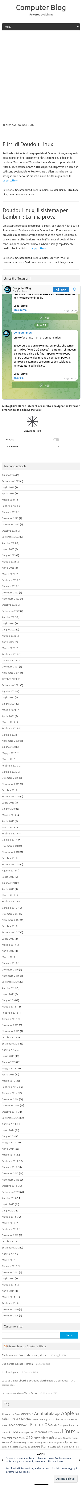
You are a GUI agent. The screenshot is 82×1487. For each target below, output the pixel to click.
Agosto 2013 (9, 1198)
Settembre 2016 (11, 981)
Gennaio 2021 (9, 734)
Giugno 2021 (9, 703)
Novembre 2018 (10, 852)
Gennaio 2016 (9, 1019)
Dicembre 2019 (10, 777)
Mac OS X (25, 1437)
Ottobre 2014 (9, 1111)
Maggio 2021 (9, 709)
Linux (11, 194)
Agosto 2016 (9, 988)
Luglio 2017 (8, 938)
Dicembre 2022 (10, 592)
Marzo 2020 (8, 759)
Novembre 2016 (10, 975)
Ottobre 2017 (9, 926)
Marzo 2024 (8, 499)
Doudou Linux (57, 190)
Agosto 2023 (9, 543)
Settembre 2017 (11, 932)
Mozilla (58, 1438)
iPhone (57, 1432)
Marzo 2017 (8, 957)
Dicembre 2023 (10, 518)
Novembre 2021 (10, 672)
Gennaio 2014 (9, 1167)
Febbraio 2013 (10, 1229)
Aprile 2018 (8, 889)
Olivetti (67, 1438)
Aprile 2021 (8, 716)
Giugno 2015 (9, 1062)
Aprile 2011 (8, 1291)
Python (69, 1442)
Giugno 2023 (9, 555)
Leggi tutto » (10, 180)
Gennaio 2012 (9, 1266)
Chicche (25, 1419)
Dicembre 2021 (10, 666)
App (57, 1414)
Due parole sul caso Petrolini (17, 1363)
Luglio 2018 (8, 876)
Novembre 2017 (10, 920)
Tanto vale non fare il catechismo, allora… (25, 1355)
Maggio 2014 (9, 1142)
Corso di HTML (55, 1419)
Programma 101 (29, 1442)
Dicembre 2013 (10, 1173)
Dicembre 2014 (10, 1099)
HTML (30, 1432)
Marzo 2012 (8, 1260)
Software (35, 1447)
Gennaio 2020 (9, 771)
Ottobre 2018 (9, 858)
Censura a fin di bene (24, 262)
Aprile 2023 (8, 567)
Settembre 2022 (11, 611)
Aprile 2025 (8, 493)
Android (27, 1414)
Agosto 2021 (9, 691)
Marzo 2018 (8, 895)
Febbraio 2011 (10, 1303)
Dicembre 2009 (10, 1315)
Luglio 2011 (8, 1278)
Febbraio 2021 (10, 728)
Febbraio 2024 (10, 506)
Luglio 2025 (8, 487)
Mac (15, 1437)
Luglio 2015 (8, 1056)
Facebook (14, 1425)
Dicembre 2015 (10, 1025)
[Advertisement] (41, 77)
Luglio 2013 (8, 1204)
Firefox (25, 1425)
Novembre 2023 (10, 524)
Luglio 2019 (8, 802)
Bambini (43, 190)
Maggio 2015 (9, 1068)
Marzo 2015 (8, 1080)
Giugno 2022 (9, 629)
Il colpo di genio (10, 1372)
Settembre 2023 (11, 536)
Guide (13, 1432)
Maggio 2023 (9, 561)
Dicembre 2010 (10, 1309)
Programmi (59, 1442)
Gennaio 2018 (9, 907)
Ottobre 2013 (9, 1185)
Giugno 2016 (9, 1000)
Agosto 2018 (9, 870)
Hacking (23, 1432)
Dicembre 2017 (10, 913)
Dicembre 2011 (10, 1272)
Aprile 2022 (8, 642)
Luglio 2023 (8, 549)
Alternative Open (11, 1414)
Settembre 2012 (11, 1247)
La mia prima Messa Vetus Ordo (19, 1393)
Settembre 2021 (11, 685)
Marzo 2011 (8, 1297)
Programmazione (45, 1442)
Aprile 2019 (8, 821)
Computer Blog (41, 7)
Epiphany (60, 262)
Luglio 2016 (8, 994)
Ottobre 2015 (9, 1037)
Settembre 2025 (11, 481)
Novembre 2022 (10, 598)
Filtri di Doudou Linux (28, 144)
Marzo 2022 (8, 648)
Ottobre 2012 (9, 1241)
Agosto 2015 (9, 1050)
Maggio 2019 (9, 815)
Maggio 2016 (9, 1006)
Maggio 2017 (9, 944)
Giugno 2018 (9, 883)
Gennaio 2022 (9, 660)
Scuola (14, 1447)
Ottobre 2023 (9, 530)
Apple (67, 1413)
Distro (67, 1419)
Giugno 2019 (9, 808)
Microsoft (47, 1437)
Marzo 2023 (8, 574)
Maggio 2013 (9, 1216)
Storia (45, 1446)
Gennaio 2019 (9, 839)
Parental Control (25, 194)
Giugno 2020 (9, 747)
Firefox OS (40, 1424)
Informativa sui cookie (18, 1472)
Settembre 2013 (11, 1192)
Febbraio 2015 (10, 1087)
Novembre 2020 (10, 740)
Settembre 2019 (11, 796)
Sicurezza (24, 1446)
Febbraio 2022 (10, 654)
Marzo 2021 (8, 722)
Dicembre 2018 (10, 846)
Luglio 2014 (8, 1130)
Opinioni (16, 1442)
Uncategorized (23, 190)
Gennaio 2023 (9, 586)
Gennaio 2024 (9, 512)
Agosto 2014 (9, 1124)
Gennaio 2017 (9, 963)
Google (62, 1425)
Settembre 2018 (11, 864)
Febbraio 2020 (10, 765)
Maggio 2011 (9, 1284)
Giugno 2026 (9, 475)
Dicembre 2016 (10, 969)
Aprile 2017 (8, 950)
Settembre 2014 (11, 1117)
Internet (41, 1432)
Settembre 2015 (11, 1043)
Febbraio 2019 (10, 833)
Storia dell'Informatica (62, 1446)
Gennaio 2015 (9, 1093)
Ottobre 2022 (9, 604)
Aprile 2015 (8, 1074)
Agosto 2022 (9, 617)
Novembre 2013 (10, 1179)
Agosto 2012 (9, 1253)
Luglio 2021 (8, 697)
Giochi (53, 1425)
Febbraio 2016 (10, 1012)
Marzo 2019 (8, 827)
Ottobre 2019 (9, 790)
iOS (50, 1432)
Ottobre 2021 (9, 679)
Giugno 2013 (9, 1210)
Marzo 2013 (8, 1223)
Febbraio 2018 (10, 901)
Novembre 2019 (10, 784)
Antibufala (44, 1413)
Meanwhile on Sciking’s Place (26, 1346)
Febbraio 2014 (10, 1161)
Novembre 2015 (10, 1031)
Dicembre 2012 (10, 1235)
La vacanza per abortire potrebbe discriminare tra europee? (35, 1380)
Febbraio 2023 (10, 580)
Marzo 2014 (8, 1154)
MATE (37, 1438)
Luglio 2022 (8, 623)
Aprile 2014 (8, 1148)
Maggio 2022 (9, 635)
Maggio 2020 (9, 753)
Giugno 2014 (9, 1136)
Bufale (13, 1419)
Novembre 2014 (10, 1105)
